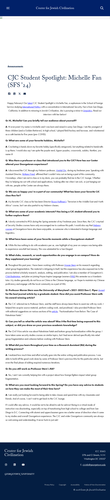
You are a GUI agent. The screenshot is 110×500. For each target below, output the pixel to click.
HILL (73, 276)
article (55, 311)
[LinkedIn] (14, 93)
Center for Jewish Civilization (55, 8)
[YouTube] (23, 464)
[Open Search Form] (102, 8)
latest (30, 103)
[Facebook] (9, 93)
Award (101, 290)
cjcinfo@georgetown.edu (94, 464)
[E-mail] (24, 93)
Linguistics (87, 110)
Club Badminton (13, 276)
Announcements (15, 66)
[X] (19, 93)
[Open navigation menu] (8, 8)
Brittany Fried (28, 174)
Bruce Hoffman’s (58, 201)
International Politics (31, 106)
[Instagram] (6, 464)
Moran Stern (70, 265)
